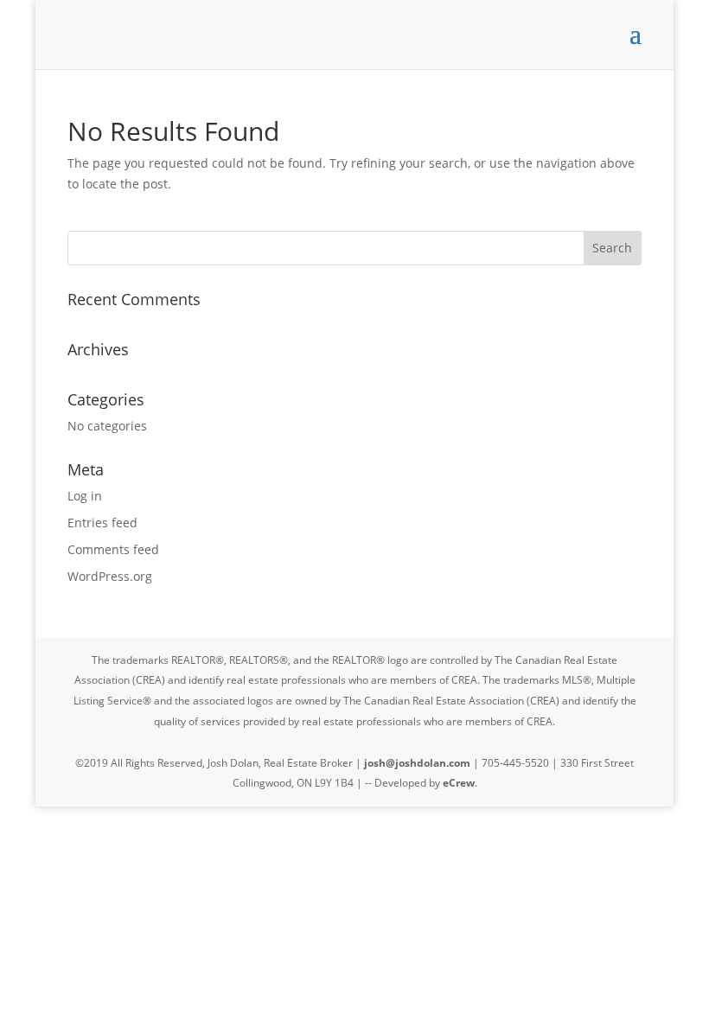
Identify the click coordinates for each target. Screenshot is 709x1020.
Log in (84, 496)
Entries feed (102, 522)
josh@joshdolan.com (417, 762)
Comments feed (113, 549)
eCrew (459, 782)
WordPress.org (109, 576)
